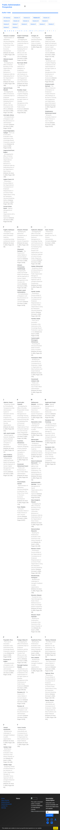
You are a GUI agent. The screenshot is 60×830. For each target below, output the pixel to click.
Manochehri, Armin (36, 422)
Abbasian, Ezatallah (9, 35)
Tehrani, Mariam (49, 700)
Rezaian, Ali (20, 706)
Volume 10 (36, 21)
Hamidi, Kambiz (35, 291)
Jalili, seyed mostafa (9, 433)
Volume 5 (33, 24)
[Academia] (55, 820)
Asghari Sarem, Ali (8, 179)
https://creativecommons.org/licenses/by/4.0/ (43, 811)
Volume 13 (7, 21)
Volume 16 (27, 17)
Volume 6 (24, 24)
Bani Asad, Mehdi (22, 62)
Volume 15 (36, 17)
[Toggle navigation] (25, 6)
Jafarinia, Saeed (7, 402)
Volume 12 (16, 21)
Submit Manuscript (6, 804)
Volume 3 (51, 24)
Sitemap (3, 807)
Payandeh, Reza (8, 640)
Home (3, 798)
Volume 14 (46, 17)
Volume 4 (42, 24)
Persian (6, 1)
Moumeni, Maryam (36, 595)
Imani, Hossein (49, 229)
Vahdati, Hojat (7, 747)
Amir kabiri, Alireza (8, 115)
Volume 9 (45, 21)
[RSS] (52, 823)
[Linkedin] (48, 820)
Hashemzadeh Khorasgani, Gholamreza (35, 340)
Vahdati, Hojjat (7, 764)
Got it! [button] (55, 828)
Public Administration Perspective (11, 6)
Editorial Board (5, 802)
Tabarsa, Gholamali (50, 640)
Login (43, 1)
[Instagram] (52, 820)
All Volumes (7, 17)
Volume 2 (6, 27)
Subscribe (49, 815)
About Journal (5, 800)
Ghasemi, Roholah (22, 229)
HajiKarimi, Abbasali (37, 229)
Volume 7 (15, 24)
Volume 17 (17, 17)
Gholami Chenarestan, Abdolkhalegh (21, 266)
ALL (5, 30)
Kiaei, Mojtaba (21, 507)
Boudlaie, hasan (21, 90)
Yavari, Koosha (21, 727)
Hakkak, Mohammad (37, 266)
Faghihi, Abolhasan (8, 229)
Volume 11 (26, 21)
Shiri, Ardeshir (35, 657)
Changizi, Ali (34, 35)
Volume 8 (6, 24)
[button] (42, 828)
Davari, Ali (48, 59)
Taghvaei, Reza (49, 673)
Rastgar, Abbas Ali (22, 640)
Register (54, 1)
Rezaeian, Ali (21, 692)
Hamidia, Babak (35, 318)
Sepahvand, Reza (36, 640)
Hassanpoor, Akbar (36, 357)
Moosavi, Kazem (35, 548)
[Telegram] (48, 823)
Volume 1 (15, 27)
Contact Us (4, 806)
